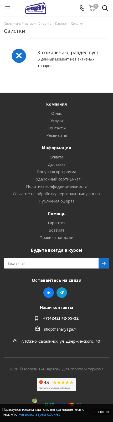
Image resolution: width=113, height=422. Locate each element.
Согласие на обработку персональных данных (56, 193)
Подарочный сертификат (57, 179)
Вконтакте (48, 292)
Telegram (61, 292)
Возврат (56, 230)
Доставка (56, 164)
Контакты (57, 127)
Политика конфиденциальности (56, 186)
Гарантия (56, 222)
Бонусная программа (56, 171)
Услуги (56, 120)
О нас (56, 113)
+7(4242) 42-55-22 (61, 318)
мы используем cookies (39, 414)
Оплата (56, 157)
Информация (56, 148)
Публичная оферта (57, 201)
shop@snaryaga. (59, 329)
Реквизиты (56, 135)
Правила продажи (56, 237)
